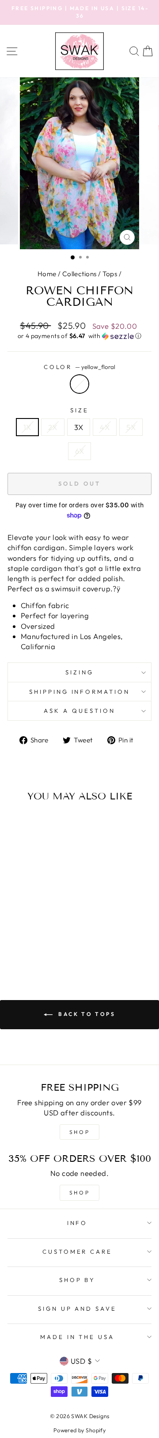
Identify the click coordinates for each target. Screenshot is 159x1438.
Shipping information (79, 691)
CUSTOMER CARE (77, 1251)
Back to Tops (86, 1014)
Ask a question (79, 710)
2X (52, 427)
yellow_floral (79, 384)
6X (79, 451)
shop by (77, 1279)
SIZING (79, 672)
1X (27, 427)
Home (47, 274)
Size (79, 410)
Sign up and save (77, 1308)
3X (78, 427)
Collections (79, 274)
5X (131, 427)
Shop (79, 1192)
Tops (109, 274)
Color (80, 366)
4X (105, 427)
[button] (79, 336)
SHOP (79, 1132)
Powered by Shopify (79, 1430)
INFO (77, 1222)
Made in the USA (77, 1336)
